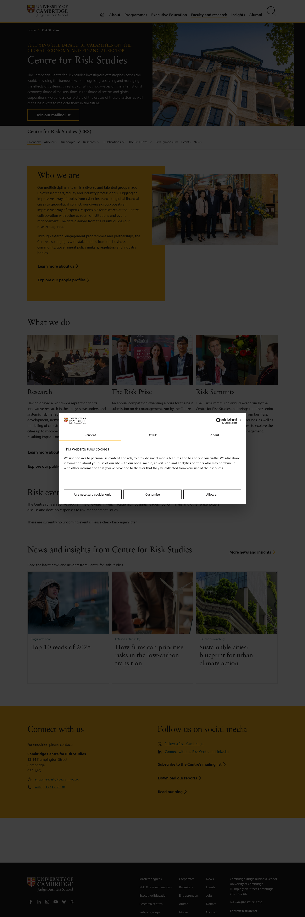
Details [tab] (152, 435)
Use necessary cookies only (92, 494)
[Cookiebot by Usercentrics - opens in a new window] (223, 421)
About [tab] (214, 435)
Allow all (212, 494)
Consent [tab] (90, 435)
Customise (152, 494)
